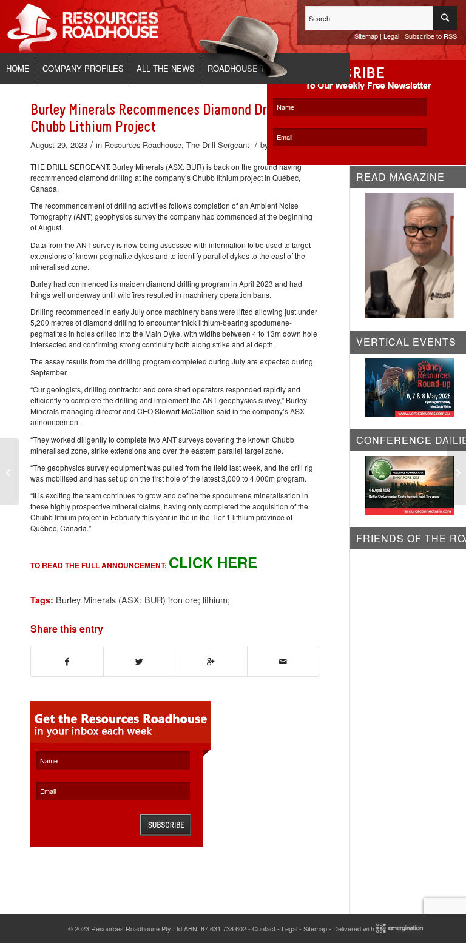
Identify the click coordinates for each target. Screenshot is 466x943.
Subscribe (165, 825)
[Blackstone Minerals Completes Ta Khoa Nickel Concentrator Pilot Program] (9, 471)
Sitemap (366, 36)
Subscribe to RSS (431, 36)
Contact (263, 928)
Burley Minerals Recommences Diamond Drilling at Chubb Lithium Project (170, 118)
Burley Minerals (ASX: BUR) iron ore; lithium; (143, 599)
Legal (391, 36)
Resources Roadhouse (142, 144)
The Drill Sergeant (217, 144)
